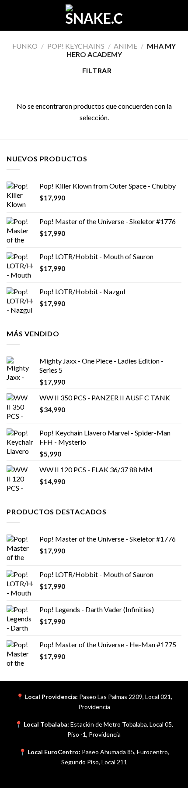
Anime (125, 46)
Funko (25, 46)
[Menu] (12, 15)
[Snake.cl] (94, 15)
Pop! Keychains (75, 46)
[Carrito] (177, 15)
